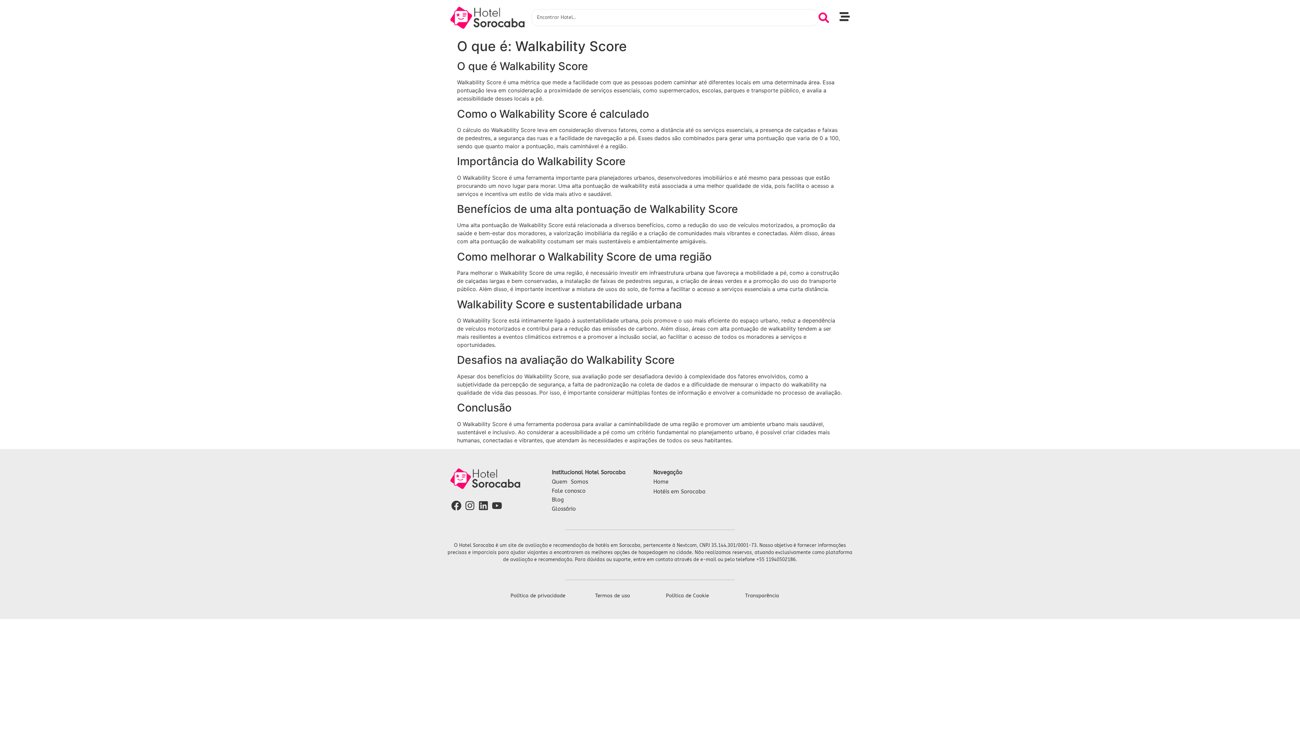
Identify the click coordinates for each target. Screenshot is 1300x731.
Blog (558, 499)
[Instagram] (470, 506)
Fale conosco (569, 491)
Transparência (762, 596)
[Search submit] (824, 18)
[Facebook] (456, 506)
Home (661, 482)
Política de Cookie (687, 596)
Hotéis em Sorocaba (679, 491)
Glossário (564, 509)
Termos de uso (612, 596)
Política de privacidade (538, 596)
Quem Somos (570, 482)
